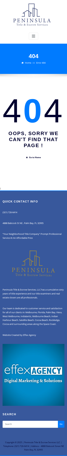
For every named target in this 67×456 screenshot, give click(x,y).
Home (28, 62)
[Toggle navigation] (33, 36)
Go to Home (35, 157)
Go (61, 424)
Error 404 (41, 62)
